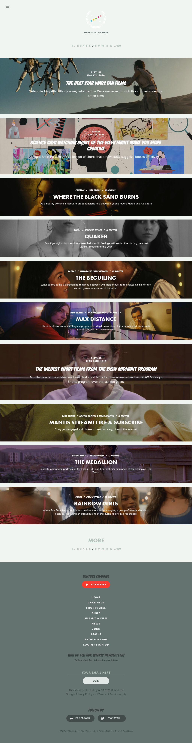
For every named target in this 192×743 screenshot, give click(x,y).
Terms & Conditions (124, 731)
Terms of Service (108, 694)
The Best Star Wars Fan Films (96, 82)
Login (88, 644)
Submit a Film (96, 618)
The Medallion (96, 462)
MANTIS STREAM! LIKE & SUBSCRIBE (96, 422)
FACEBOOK (82, 718)
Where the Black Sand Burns (96, 196)
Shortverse (96, 607)
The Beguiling (96, 277)
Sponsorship (96, 639)
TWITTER (114, 718)
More (96, 540)
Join (96, 680)
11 (106, 45)
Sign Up (102, 644)
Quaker (96, 236)
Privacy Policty (105, 731)
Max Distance (96, 319)
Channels (96, 602)
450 (118, 45)
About (96, 634)
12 (111, 45)
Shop (96, 613)
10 (102, 45)
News (96, 623)
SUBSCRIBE (98, 584)
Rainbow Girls (96, 503)
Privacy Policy (84, 694)
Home (96, 597)
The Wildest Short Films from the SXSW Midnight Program (96, 368)
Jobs (96, 629)
